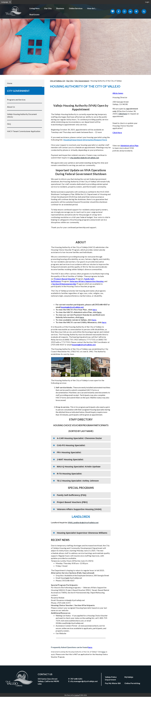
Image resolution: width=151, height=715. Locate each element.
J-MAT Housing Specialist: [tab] (70, 459)
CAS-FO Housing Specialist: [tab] (71, 445)
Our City (48, 8)
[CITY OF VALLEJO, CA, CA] (13, 11)
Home (9, 83)
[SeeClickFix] (112, 11)
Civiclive (76, 695)
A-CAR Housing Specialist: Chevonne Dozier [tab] (79, 438)
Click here (122, 114)
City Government (18, 90)
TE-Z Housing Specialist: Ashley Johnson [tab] (78, 481)
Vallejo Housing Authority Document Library (22, 115)
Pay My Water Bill (113, 683)
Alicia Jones (118, 93)
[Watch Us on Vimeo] (136, 11)
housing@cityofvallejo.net (72, 307)
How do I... (91, 8)
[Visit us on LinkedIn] (130, 11)
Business (60, 8)
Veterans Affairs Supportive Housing (86, 281)
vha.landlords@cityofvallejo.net (84, 158)
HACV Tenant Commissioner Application (23, 131)
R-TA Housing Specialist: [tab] (69, 473)
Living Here (34, 8)
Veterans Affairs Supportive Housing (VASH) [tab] (79, 509)
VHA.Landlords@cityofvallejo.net (83, 522)
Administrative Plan (129, 145)
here (94, 309)
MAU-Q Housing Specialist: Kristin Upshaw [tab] (78, 466)
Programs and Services (16, 99)
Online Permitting (132, 683)
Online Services (75, 8)
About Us (11, 107)
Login (147, 2)
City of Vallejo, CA (57, 81)
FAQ (9, 124)
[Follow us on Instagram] (124, 11)
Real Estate (34, 14)
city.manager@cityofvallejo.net (84, 681)
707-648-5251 (76, 679)
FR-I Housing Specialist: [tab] (69, 452)
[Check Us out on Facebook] (118, 11)
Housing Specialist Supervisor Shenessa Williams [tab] (82, 533)
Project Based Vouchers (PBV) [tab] (72, 502)
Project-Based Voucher (64, 279)
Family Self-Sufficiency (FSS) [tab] (71, 495)
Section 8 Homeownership (64, 284)
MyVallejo (128, 677)
